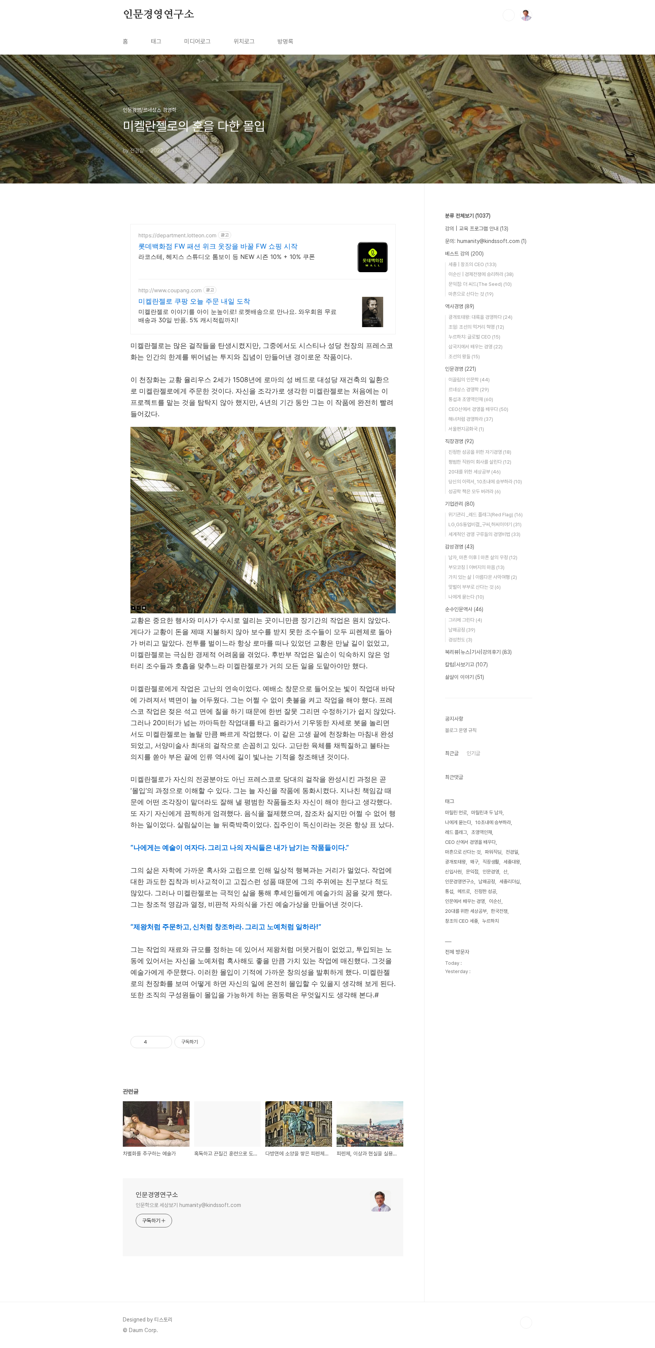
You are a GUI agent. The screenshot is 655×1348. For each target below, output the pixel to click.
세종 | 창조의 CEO (472, 264)
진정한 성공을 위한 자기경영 (479, 452)
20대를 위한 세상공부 (474, 472)
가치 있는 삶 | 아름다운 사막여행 (482, 577)
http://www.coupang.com (170, 290)
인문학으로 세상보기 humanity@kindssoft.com (188, 1205)
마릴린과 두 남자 (487, 812)
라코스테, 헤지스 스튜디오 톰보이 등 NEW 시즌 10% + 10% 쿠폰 (226, 256)
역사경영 (459, 306)
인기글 (473, 753)
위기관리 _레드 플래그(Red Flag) (485, 514)
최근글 (452, 753)
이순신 (495, 901)
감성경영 (459, 547)
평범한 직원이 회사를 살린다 (479, 462)
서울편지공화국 (466, 429)
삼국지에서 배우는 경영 (475, 347)
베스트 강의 (464, 254)
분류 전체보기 (467, 216)
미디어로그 (197, 41)
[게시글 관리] (163, 1042)
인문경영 (460, 369)
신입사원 (453, 872)
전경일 (512, 852)
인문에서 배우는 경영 (465, 901)
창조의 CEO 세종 (461, 921)
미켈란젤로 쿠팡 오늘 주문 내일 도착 (194, 301)
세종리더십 (509, 881)
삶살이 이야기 (464, 677)
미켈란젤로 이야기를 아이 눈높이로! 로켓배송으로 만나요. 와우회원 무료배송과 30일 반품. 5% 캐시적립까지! (237, 316)
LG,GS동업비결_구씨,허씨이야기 (485, 524)
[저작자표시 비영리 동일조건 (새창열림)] (215, 1042)
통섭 (449, 891)
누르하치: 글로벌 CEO (474, 337)
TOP (526, 1323)
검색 (508, 15)
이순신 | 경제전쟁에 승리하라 (481, 274)
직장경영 (459, 441)
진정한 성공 (485, 891)
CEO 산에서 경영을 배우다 (470, 842)
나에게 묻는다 (466, 597)
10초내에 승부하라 (493, 822)
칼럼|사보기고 (466, 664)
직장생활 (491, 862)
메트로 (464, 891)
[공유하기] (154, 1042)
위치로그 (244, 41)
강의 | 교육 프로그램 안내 (476, 229)
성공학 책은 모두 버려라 (474, 491)
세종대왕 (511, 862)
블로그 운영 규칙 (460, 730)
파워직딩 (493, 852)
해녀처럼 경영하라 (470, 419)
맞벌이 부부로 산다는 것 (474, 587)
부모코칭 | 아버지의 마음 (476, 567)
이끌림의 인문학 (469, 379)
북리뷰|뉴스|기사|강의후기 (478, 652)
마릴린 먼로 (456, 812)
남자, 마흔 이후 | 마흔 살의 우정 (482, 557)
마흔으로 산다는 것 (471, 294)
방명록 (285, 41)
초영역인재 (481, 832)
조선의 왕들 (464, 356)
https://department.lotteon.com (177, 235)
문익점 (472, 872)
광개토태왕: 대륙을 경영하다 (480, 317)
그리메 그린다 (465, 620)
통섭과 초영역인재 (470, 399)
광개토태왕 (455, 862)
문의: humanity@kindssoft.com (486, 241)
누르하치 (490, 921)
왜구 (474, 862)
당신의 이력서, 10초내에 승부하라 (485, 481)
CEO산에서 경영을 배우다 (478, 409)
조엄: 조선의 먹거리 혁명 (476, 327)
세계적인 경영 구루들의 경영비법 (484, 534)
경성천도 (460, 640)
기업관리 (460, 504)
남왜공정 (461, 630)
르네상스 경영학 (468, 389)
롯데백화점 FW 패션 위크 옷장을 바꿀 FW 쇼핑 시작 (218, 246)
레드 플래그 (456, 832)
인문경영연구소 (158, 14)
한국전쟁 (499, 911)
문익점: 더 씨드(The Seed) (480, 284)
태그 (156, 41)
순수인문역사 (464, 609)
